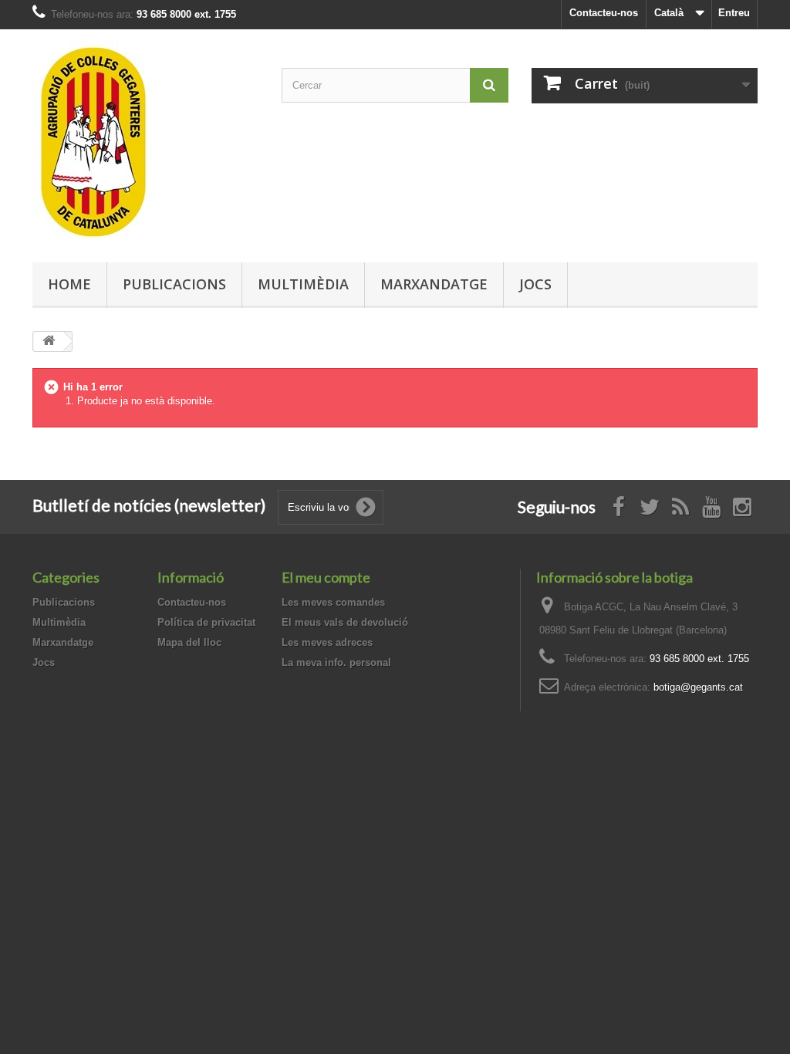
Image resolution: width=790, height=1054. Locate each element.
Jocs (535, 284)
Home (69, 284)
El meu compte (326, 577)
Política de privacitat (206, 622)
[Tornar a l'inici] (48, 341)
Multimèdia (303, 284)
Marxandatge (434, 284)
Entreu (734, 13)
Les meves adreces (327, 642)
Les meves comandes (333, 602)
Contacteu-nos (603, 13)
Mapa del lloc (189, 642)
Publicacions (174, 284)
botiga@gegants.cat (698, 687)
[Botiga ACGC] (145, 142)
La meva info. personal (336, 662)
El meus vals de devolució (345, 622)
